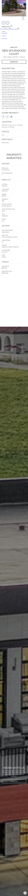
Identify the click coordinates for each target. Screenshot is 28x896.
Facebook (4, 33)
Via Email (4, 38)
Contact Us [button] (14, 781)
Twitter (4, 36)
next (7, 23)
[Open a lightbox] (23, 18)
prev (3, 23)
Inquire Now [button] (14, 61)
